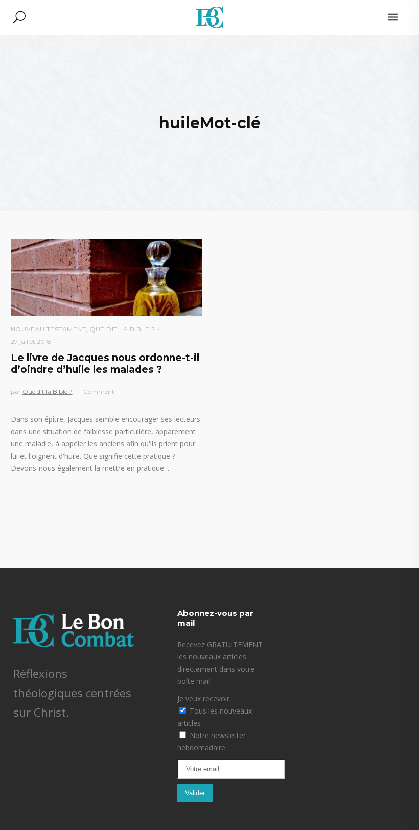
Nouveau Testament (48, 329)
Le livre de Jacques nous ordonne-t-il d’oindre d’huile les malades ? (105, 363)
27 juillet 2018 (31, 341)
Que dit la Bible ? (122, 329)
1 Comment (97, 391)
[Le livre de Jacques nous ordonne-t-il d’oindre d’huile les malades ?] (106, 277)
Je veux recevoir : (205, 698)
